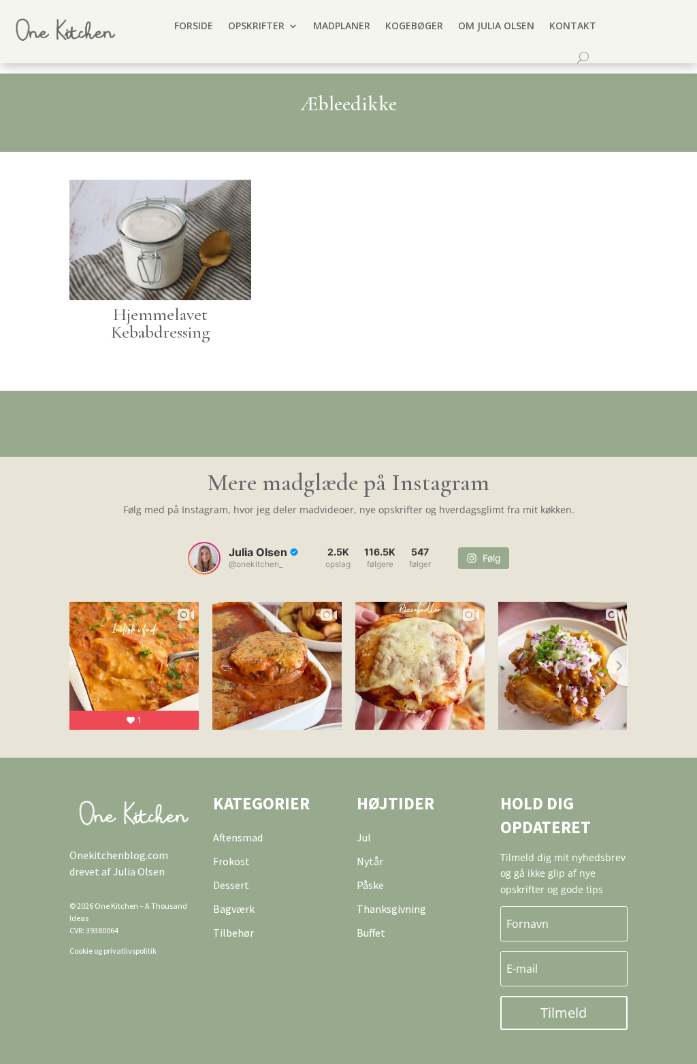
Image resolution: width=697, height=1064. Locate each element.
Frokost (231, 861)
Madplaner (341, 25)
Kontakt (572, 25)
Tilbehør (233, 932)
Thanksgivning (391, 909)
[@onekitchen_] (204, 558)
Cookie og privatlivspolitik (113, 951)
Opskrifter (256, 25)
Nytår (370, 861)
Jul (364, 837)
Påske (370, 885)
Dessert (231, 885)
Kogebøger (414, 25)
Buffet (371, 932)
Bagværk (234, 909)
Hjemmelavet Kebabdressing (160, 323)
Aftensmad (238, 837)
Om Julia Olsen (496, 25)
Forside (193, 25)
